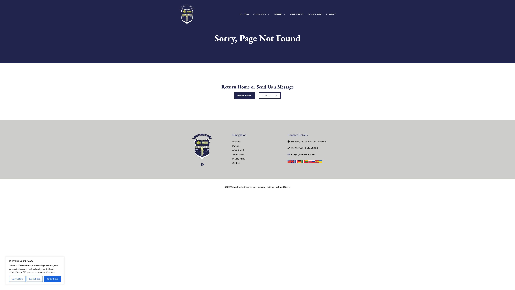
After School (296, 14)
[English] (293, 161)
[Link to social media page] (202, 164)
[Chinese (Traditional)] (289, 161)
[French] (296, 161)
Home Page (244, 95)
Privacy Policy (238, 158)
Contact (331, 14)
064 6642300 (311, 148)
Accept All (52, 279)
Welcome (244, 14)
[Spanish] (317, 161)
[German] (299, 161)
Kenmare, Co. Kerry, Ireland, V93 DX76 (308, 141)
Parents (278, 14)
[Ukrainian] (320, 161)
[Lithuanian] (306, 161)
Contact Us (270, 95)
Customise (17, 279)
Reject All (34, 279)
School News (315, 14)
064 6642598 (297, 148)
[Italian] (303, 161)
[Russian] (313, 161)
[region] (34, 270)
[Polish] (310, 161)
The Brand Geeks (282, 187)
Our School (259, 14)
